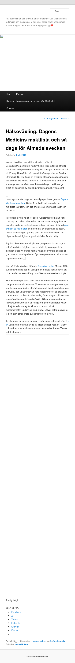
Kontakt (19, 94)
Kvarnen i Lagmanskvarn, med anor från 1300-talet (30, 100)
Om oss (10, 107)
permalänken (21, 644)
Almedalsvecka (46, 266)
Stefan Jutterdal (57, 641)
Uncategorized (39, 641)
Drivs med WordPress (37, 656)
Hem (8, 94)
